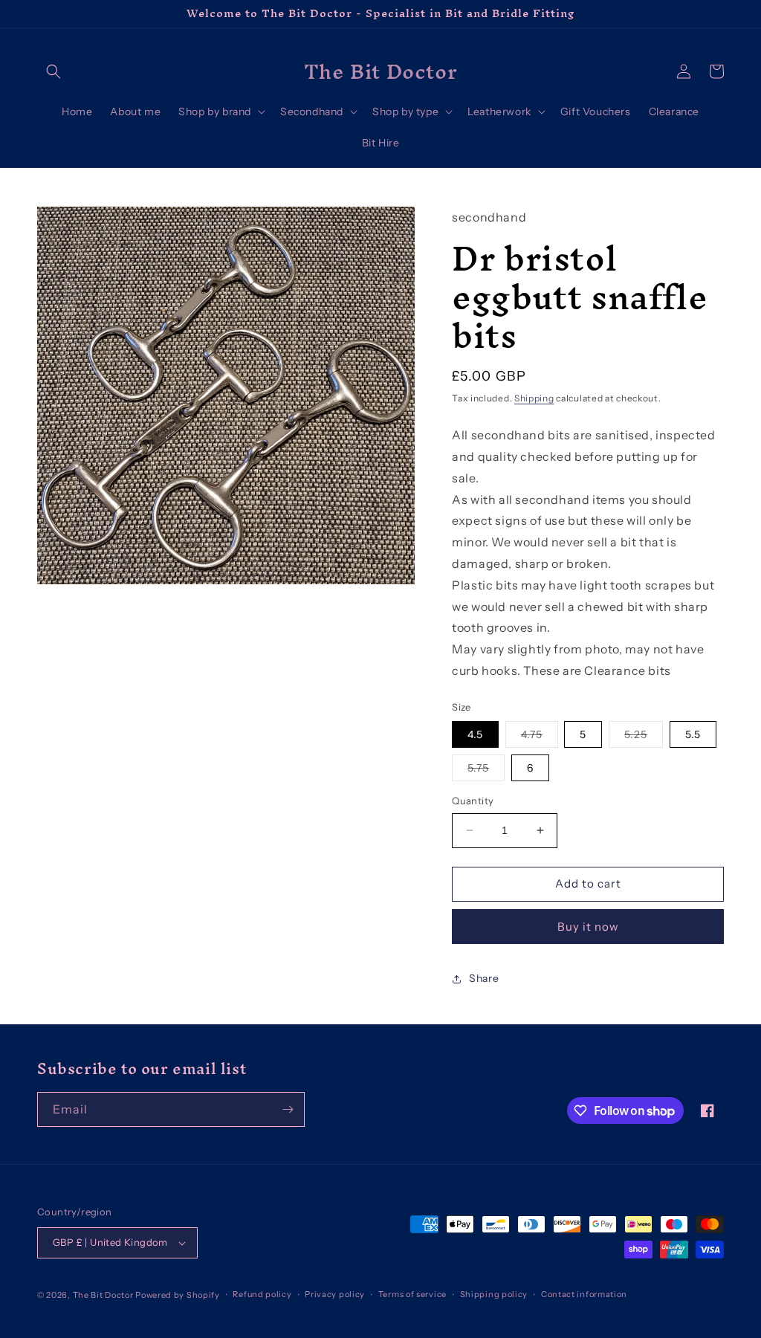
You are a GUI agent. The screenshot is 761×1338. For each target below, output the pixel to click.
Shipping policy (494, 1294)
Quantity (472, 801)
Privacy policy (335, 1294)
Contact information (584, 1294)
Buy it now (588, 927)
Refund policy (262, 1294)
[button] (53, 71)
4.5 (475, 734)
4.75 (539, 737)
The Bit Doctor (103, 1295)
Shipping (534, 398)
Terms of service (412, 1294)
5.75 (486, 770)
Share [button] (484, 978)
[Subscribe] (287, 1109)
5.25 (643, 737)
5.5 (693, 734)
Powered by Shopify (177, 1295)
